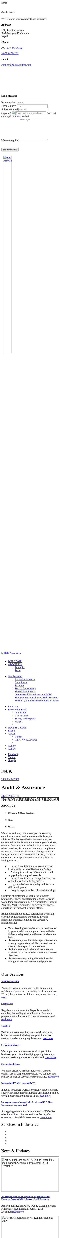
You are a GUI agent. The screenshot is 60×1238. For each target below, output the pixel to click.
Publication (20, 712)
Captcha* (6, 113)
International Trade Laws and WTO (33, 694)
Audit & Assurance (25, 679)
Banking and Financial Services (24, 1134)
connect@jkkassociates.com (16, 64)
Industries (13, 706)
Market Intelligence (25, 691)
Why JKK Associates (26, 739)
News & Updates (17, 727)
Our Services (15, 676)
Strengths (19, 667)
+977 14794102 (13, 47)
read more (6, 1019)
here (18, 116)
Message (10, 140)
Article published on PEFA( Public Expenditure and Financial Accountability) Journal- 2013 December (25, 1197)
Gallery (12, 745)
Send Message (10, 149)
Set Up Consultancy (25, 688)
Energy (12, 1140)
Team (17, 670)
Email (8, 105)
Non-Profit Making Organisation (25, 1131)
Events (11, 730)
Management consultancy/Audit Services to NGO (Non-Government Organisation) (36, 699)
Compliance (21, 682)
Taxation (19, 685)
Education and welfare (20, 1137)
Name (8, 102)
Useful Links (21, 715)
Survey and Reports (25, 718)
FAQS (18, 721)
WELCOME (15, 661)
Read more (18, 1211)
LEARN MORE (10, 779)
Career (11, 733)
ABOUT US (15, 664)
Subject (9, 109)
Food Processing (17, 1143)
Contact (12, 748)
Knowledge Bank (17, 709)
